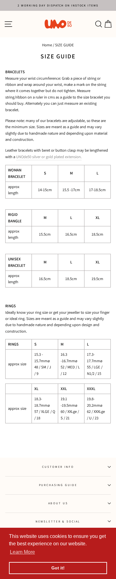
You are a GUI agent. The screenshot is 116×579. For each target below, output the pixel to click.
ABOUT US (58, 503)
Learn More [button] (22, 552)
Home (47, 45)
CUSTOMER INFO (58, 467)
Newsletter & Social (58, 521)
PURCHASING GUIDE (58, 485)
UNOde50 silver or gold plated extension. (49, 156)
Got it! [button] (58, 567)
